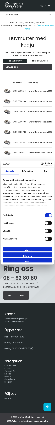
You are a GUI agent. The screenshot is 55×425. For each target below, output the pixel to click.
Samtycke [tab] (10, 171)
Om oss (7, 368)
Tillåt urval (27, 256)
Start (12, 22)
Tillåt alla (27, 250)
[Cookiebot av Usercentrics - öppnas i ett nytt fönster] (41, 164)
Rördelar (29, 22)
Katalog (7, 374)
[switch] (48, 223)
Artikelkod (17, 83)
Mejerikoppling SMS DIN (24, 25)
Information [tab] (27, 171)
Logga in (8, 382)
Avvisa (27, 261)
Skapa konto (9, 379)
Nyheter (8, 376)
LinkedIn (8, 398)
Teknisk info (9, 371)
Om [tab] (45, 171)
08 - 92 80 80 (20, 277)
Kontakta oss (16, 295)
